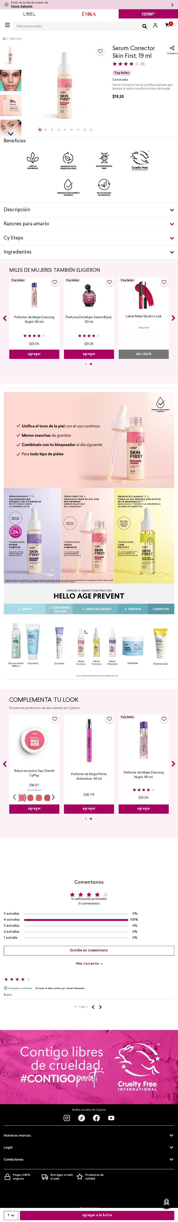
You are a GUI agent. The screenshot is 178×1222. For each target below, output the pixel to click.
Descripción (17, 210)
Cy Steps (13, 238)
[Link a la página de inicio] (4, 38)
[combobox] (82, 25)
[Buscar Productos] (144, 26)
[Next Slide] (173, 318)
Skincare (15, 38)
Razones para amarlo (26, 224)
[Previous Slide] (4, 318)
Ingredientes (18, 252)
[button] (122, 336)
